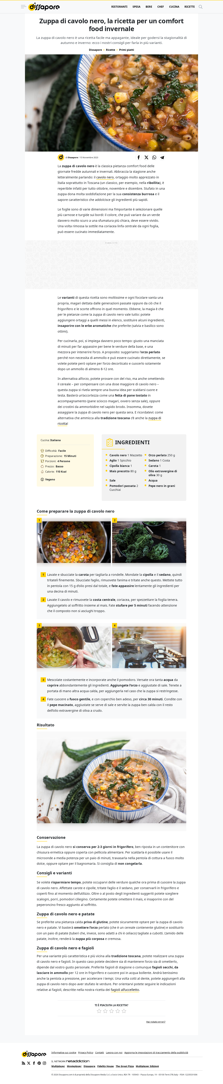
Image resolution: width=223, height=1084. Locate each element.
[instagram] (44, 1063)
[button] (138, 157)
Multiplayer (58, 1066)
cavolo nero (105, 177)
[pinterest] (39, 1063)
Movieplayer (74, 1066)
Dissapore (95, 50)
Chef (160, 6)
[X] (28, 1063)
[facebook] (34, 1063)
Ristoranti (119, 6)
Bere (149, 6)
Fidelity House (105, 1066)
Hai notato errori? (155, 1021)
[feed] (23, 1063)
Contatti (99, 1052)
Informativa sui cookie (63, 1052)
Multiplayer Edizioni (147, 1066)
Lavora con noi (114, 1052)
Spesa (136, 6)
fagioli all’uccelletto (125, 989)
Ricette (189, 6)
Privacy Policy (85, 1052)
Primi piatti (126, 50)
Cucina (174, 6)
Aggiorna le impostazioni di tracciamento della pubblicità (156, 1052)
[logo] (44, 7)
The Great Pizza (125, 1066)
